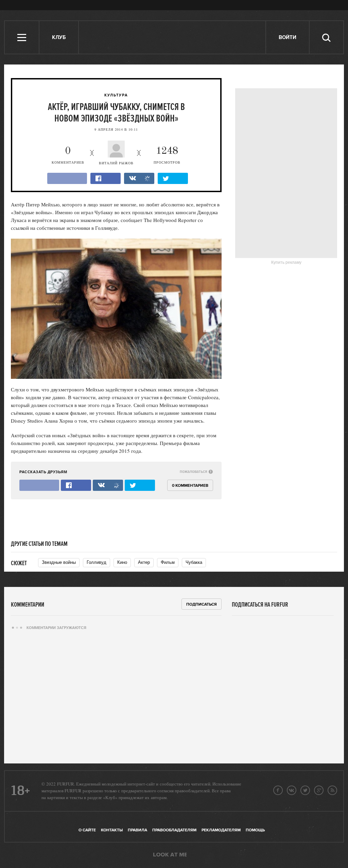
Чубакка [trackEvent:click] (194, 562)
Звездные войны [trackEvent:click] (59, 562)
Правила (137, 830)
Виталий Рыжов (116, 163)
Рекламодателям (221, 830)
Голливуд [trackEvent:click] (96, 562)
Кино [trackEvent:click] (122, 562)
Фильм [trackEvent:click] (168, 562)
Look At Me (170, 855)
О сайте (87, 830)
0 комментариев (190, 485)
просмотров (167, 155)
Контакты (112, 830)
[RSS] (332, 790)
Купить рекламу (286, 262)
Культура (116, 95)
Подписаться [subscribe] (201, 604)
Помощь (255, 830)
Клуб (59, 37)
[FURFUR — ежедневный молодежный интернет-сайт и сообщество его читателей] (172, 37)
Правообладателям (174, 830)
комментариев (68, 155)
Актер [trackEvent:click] (144, 562)
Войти (287, 37)
